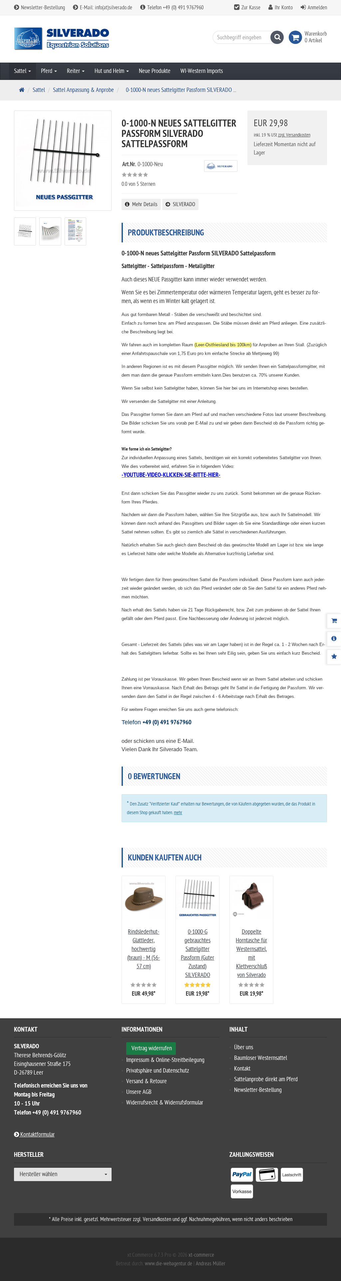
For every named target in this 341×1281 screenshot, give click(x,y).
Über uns (243, 1047)
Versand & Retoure (146, 1081)
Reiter (74, 71)
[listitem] (241, 1176)
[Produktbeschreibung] (334, 639)
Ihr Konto (284, 8)
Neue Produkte (154, 71)
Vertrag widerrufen (152, 1048)
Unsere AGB (139, 1092)
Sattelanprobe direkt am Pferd (266, 1079)
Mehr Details (144, 204)
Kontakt (242, 1068)
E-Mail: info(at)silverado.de (105, 8)
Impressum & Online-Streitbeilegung (165, 1060)
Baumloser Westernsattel (260, 1058)
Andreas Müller (210, 1264)
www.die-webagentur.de (168, 1264)
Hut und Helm (110, 71)
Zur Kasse (250, 8)
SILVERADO (182, 204)
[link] (297, 37)
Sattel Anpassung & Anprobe (83, 90)
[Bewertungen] (334, 657)
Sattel (21, 71)
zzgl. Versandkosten (294, 135)
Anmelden (317, 8)
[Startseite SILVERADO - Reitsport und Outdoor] (63, 39)
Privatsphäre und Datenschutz (157, 1070)
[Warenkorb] (334, 621)
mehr (178, 812)
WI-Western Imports (201, 71)
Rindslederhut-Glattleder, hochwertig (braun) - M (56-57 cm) (143, 949)
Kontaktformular (37, 1134)
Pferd (47, 71)
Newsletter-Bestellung (42, 8)
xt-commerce (201, 1255)
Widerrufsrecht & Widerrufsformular (164, 1102)
